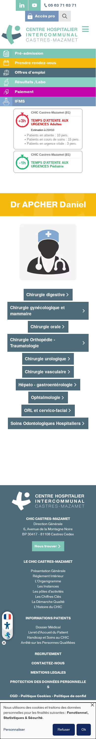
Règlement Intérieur (48, 576)
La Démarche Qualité (48, 601)
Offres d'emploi (30, 72)
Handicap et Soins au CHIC (48, 637)
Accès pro (45, 16)
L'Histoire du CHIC (48, 607)
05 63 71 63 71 (62, 5)
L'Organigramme (48, 581)
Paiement (24, 91)
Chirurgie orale (46, 326)
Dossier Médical (48, 627)
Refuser (64, 729)
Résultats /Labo (30, 82)
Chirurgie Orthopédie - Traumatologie (32, 343)
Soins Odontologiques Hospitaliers (46, 423)
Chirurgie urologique (45, 359)
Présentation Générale (48, 571)
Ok (83, 729)
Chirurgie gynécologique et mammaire (37, 311)
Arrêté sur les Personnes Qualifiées (48, 642)
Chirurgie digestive (45, 294)
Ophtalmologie (45, 397)
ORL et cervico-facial (45, 410)
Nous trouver (45, 546)
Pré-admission (29, 53)
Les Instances (48, 586)
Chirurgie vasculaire (45, 372)
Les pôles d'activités (48, 591)
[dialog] (48, 721)
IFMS (20, 101)
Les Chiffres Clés (48, 596)
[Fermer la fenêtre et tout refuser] (92, 706)
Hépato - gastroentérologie (45, 384)
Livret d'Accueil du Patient (48, 632)
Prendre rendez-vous (35, 63)
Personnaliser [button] (14, 729)
